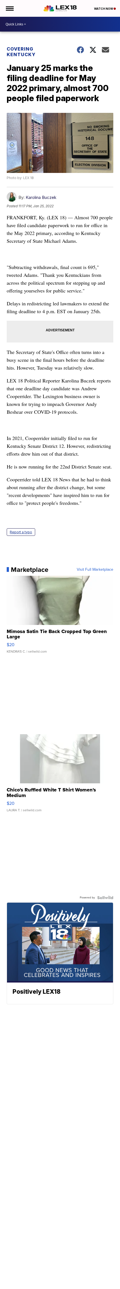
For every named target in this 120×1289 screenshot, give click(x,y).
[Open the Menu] (9, 8)
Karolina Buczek (41, 197)
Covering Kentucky (21, 51)
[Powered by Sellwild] (105, 898)
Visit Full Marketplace (95, 570)
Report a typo (21, 532)
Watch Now (104, 8)
